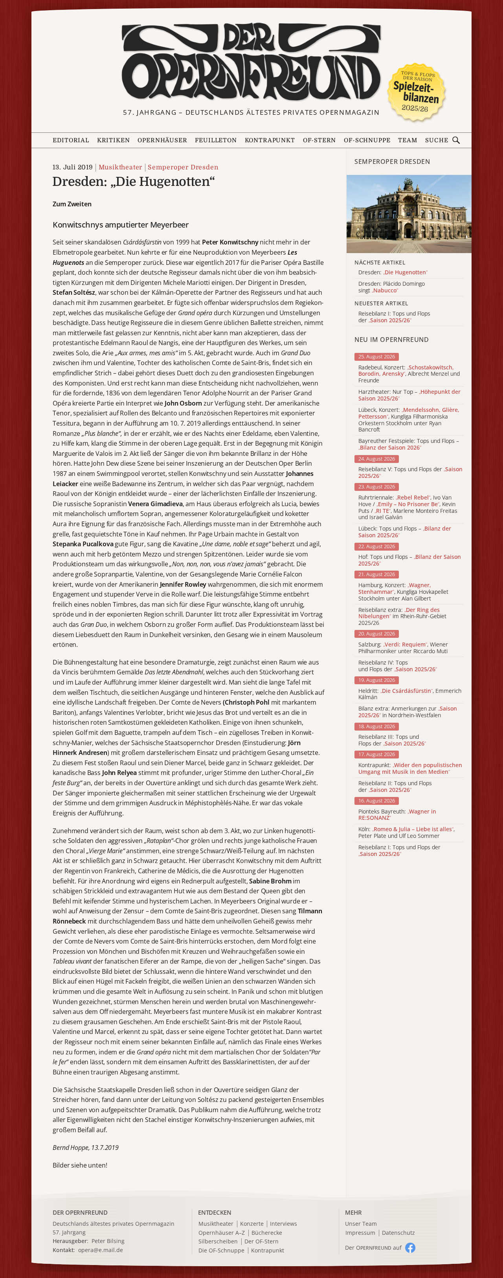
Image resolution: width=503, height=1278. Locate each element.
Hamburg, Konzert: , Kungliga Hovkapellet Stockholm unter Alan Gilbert (403, 592)
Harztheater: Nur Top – (409, 395)
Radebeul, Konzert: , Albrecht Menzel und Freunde (409, 374)
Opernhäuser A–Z (221, 1233)
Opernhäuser (162, 140)
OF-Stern (319, 140)
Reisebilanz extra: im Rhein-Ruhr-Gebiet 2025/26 (402, 616)
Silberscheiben (218, 1241)
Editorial (71, 140)
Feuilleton (216, 140)
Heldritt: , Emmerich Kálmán (409, 694)
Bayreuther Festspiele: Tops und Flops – (408, 444)
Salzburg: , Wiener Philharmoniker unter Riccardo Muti (403, 648)
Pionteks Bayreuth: (397, 815)
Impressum (360, 1233)
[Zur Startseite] (251, 62)
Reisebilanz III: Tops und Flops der (392, 740)
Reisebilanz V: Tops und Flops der (410, 472)
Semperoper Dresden (183, 167)
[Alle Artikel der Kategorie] (409, 214)
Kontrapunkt (270, 140)
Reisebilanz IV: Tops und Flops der (397, 666)
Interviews (283, 1224)
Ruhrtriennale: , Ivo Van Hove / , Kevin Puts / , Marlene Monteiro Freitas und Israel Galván (407, 507)
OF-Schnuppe (367, 140)
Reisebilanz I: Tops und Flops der (399, 851)
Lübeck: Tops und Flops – (404, 532)
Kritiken (113, 140)
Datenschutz (398, 1233)
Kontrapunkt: (410, 768)
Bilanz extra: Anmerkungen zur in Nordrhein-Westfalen (407, 712)
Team (407, 140)
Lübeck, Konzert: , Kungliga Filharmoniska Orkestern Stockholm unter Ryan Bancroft (408, 420)
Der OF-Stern (261, 1241)
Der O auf (373, 1247)
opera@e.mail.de (100, 1250)
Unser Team (361, 1223)
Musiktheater (120, 167)
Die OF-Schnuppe (221, 1250)
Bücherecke (267, 1233)
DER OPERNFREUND (80, 1212)
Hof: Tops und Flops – (409, 560)
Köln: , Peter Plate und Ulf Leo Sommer (406, 832)
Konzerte (252, 1224)
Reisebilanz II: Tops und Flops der (395, 786)
